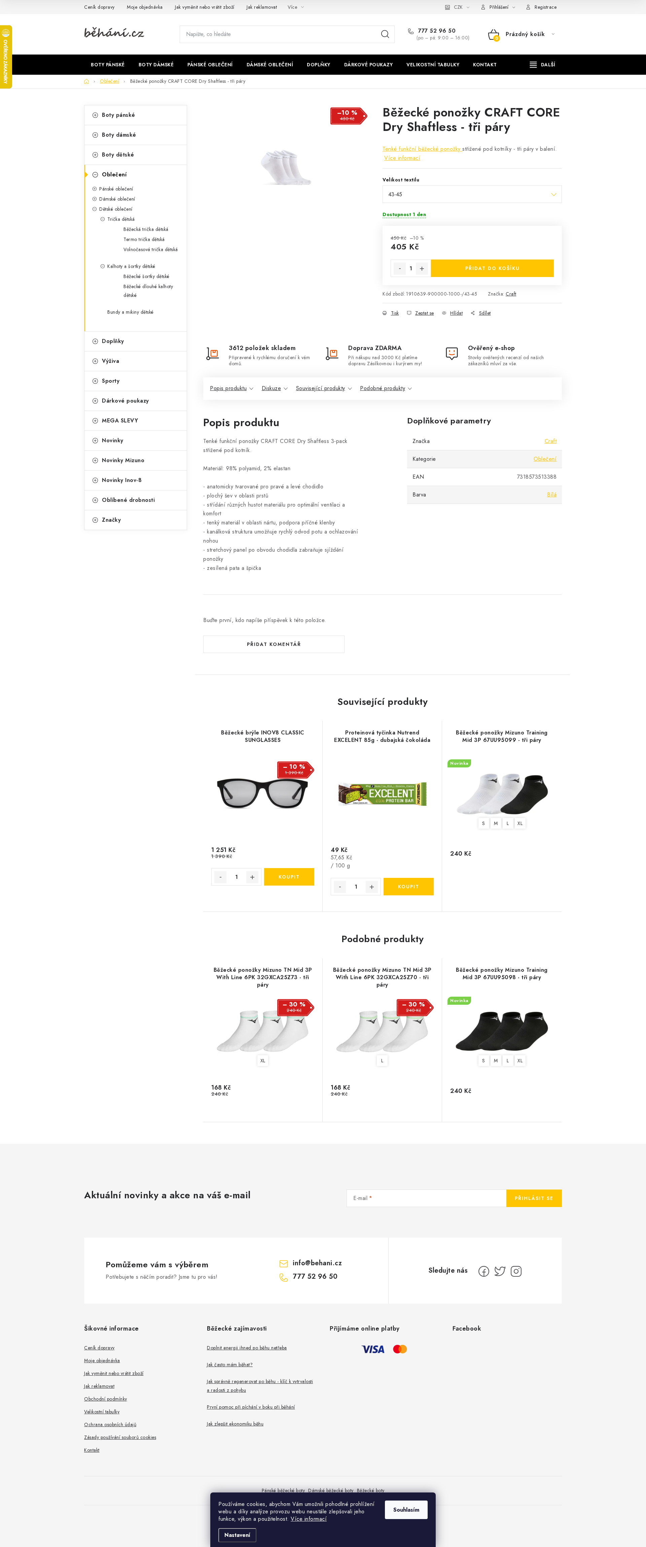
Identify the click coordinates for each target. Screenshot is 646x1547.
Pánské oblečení (116, 188)
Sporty (110, 381)
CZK (458, 7)
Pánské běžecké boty (283, 1490)
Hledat (385, 34)
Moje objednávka (145, 7)
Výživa (110, 361)
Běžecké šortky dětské (146, 276)
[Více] (542, 65)
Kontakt (92, 1450)
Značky (111, 520)
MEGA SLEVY (120, 420)
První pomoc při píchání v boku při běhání (251, 1407)
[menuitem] (108, 65)
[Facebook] (483, 1271)
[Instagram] (516, 1271)
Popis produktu (228, 388)
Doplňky (113, 341)
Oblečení (114, 174)
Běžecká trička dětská (146, 229)
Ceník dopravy (99, 7)
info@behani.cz (317, 1263)
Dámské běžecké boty (331, 1490)
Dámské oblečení (117, 199)
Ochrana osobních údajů (110, 1424)
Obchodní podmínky (105, 1399)
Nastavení (237, 1535)
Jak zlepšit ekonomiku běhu (235, 1423)
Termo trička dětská (144, 239)
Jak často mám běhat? (230, 1364)
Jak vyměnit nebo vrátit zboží (205, 7)
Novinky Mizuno (123, 460)
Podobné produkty (382, 388)
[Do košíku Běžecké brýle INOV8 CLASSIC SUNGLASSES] (289, 877)
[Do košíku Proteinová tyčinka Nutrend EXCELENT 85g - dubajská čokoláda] (409, 886)
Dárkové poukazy (125, 401)
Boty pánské (118, 115)
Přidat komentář (274, 644)
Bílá (552, 495)
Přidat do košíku (492, 268)
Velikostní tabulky (101, 1411)
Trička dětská (121, 219)
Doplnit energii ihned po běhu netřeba (247, 1347)
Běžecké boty (371, 1490)
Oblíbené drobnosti (128, 500)
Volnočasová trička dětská (150, 249)
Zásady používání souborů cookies (120, 1437)
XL (520, 823)
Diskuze (271, 388)
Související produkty (320, 388)
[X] (500, 1271)
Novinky (112, 440)
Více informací (309, 1519)
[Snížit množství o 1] (400, 269)
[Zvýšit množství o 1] (422, 269)
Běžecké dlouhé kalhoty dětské (148, 291)
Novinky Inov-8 (122, 480)
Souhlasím (406, 1510)
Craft (511, 293)
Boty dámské (119, 135)
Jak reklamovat (262, 7)
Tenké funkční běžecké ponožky (422, 149)
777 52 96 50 (436, 31)
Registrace (546, 7)
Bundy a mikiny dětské (130, 312)
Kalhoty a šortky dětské (131, 266)
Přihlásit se (534, 1198)
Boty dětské (118, 155)
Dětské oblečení (116, 209)
